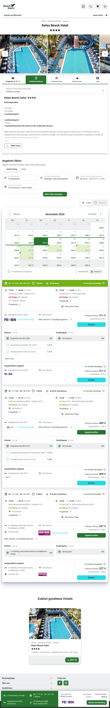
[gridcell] (97, 226)
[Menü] (105, 6)
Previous (5, 54)
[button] (27, 678)
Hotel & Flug (11, 169)
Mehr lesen (9, 358)
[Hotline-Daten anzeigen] (90, 6)
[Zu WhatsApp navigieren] (83, 6)
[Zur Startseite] (15, 6)
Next (105, 54)
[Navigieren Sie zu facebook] (59, 683)
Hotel (23, 169)
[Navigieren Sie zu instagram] (66, 683)
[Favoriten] (98, 6)
